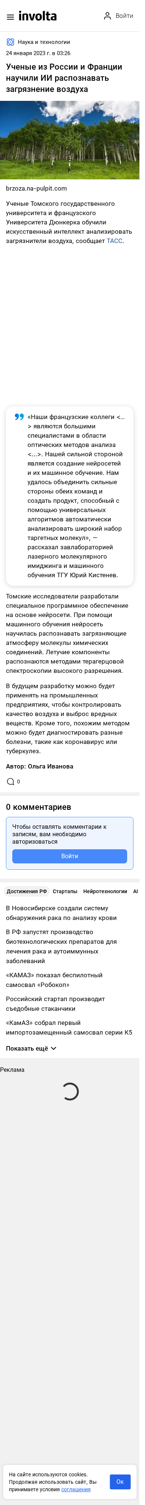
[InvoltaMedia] (38, 15)
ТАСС (114, 241)
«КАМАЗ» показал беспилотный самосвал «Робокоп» (54, 979)
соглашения (76, 1489)
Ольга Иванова (50, 766)
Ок (120, 1481)
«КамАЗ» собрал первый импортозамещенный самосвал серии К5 (69, 1027)
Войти (69, 856)
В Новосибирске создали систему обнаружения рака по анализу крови (61, 912)
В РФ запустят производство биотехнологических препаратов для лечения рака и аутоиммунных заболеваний (61, 946)
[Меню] (10, 17)
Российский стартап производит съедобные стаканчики (55, 1003)
